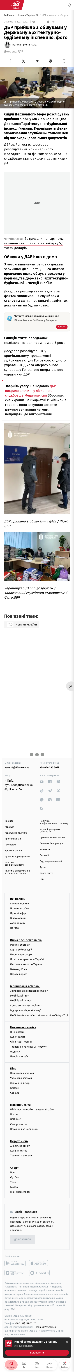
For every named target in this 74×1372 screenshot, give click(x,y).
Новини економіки (23, 1027)
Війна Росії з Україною (26, 940)
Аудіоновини (17, 923)
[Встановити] (37, 1348)
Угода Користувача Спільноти (50, 830)
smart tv (15, 1273)
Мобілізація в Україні (25, 986)
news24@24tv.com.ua (16, 767)
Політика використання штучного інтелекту (17, 872)
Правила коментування (53, 837)
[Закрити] (67, 1342)
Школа (14, 1114)
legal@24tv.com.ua (46, 1327)
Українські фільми (21, 1078)
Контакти (45, 849)
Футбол (14, 1177)
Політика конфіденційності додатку (54, 822)
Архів (42, 867)
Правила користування (17, 856)
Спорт (14, 1168)
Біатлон (14, 1187)
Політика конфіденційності (14, 863)
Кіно (13, 1068)
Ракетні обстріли (20, 944)
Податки (15, 1051)
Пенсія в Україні (19, 1056)
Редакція (9, 827)
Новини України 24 (28, 15)
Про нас (8, 821)
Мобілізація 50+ (19, 995)
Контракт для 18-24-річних (25, 1005)
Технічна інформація (51, 843)
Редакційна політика (15, 833)
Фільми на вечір (19, 1083)
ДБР (20, 51)
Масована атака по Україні (26, 964)
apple (39, 1263)
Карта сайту (46, 873)
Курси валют (17, 1036)
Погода (14, 928)
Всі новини (17, 899)
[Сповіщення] (69, 5)
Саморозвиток (18, 1124)
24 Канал (9, 15)
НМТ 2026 (15, 1119)
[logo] (15, 5)
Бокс (13, 1172)
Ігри (42, 879)
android (15, 1263)
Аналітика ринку (20, 1145)
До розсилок (22, 1239)
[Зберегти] (64, 61)
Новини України (19, 908)
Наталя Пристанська (24, 45)
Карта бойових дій (21, 949)
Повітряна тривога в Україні (27, 959)
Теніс (13, 1182)
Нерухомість (19, 1141)
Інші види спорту (20, 1192)
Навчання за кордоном (24, 1129)
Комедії (14, 1087)
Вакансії (44, 855)
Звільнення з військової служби (29, 990)
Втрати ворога (18, 974)
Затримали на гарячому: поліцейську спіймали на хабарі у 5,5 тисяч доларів (34, 243)
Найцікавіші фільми (22, 1073)
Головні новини (19, 903)
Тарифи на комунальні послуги (28, 1046)
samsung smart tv (39, 1273)
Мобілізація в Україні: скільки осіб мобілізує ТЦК (39, 1015)
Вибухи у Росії (18, 969)
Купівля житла (18, 1150)
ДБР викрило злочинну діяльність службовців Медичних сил (30, 391)
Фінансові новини (21, 1041)
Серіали (15, 1092)
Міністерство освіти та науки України (32, 1109)
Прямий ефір (18, 913)
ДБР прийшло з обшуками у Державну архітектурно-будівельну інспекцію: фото (56, 15)
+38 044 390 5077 (49, 767)
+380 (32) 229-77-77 (25, 1323)
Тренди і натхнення (21, 1155)
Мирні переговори (21, 954)
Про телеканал (12, 839)
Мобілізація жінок (21, 1000)
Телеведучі (10, 845)
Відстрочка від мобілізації (25, 1010)
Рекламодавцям (13, 851)
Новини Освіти (20, 1105)
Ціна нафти (17, 1032)
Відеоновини (18, 918)
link (41, 782)
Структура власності (51, 861)
